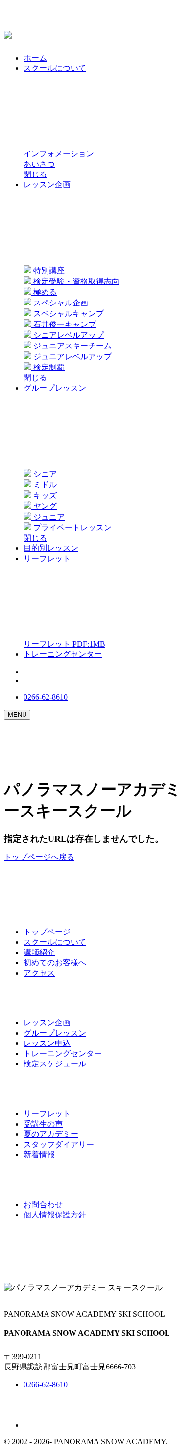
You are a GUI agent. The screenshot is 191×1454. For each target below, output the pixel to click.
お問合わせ (43, 1204)
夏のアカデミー (51, 1134)
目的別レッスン (51, 548)
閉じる (35, 174)
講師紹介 (39, 952)
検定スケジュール (55, 1064)
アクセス (39, 973)
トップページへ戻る (39, 857)
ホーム (35, 58)
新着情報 (39, 1154)
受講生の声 (43, 1124)
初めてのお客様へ (55, 962)
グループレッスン (55, 1033)
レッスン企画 (47, 1023)
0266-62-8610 (46, 697)
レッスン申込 (47, 1043)
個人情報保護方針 (55, 1215)
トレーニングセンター (63, 654)
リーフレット (47, 1113)
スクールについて (55, 942)
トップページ (47, 932)
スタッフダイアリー (59, 1144)
